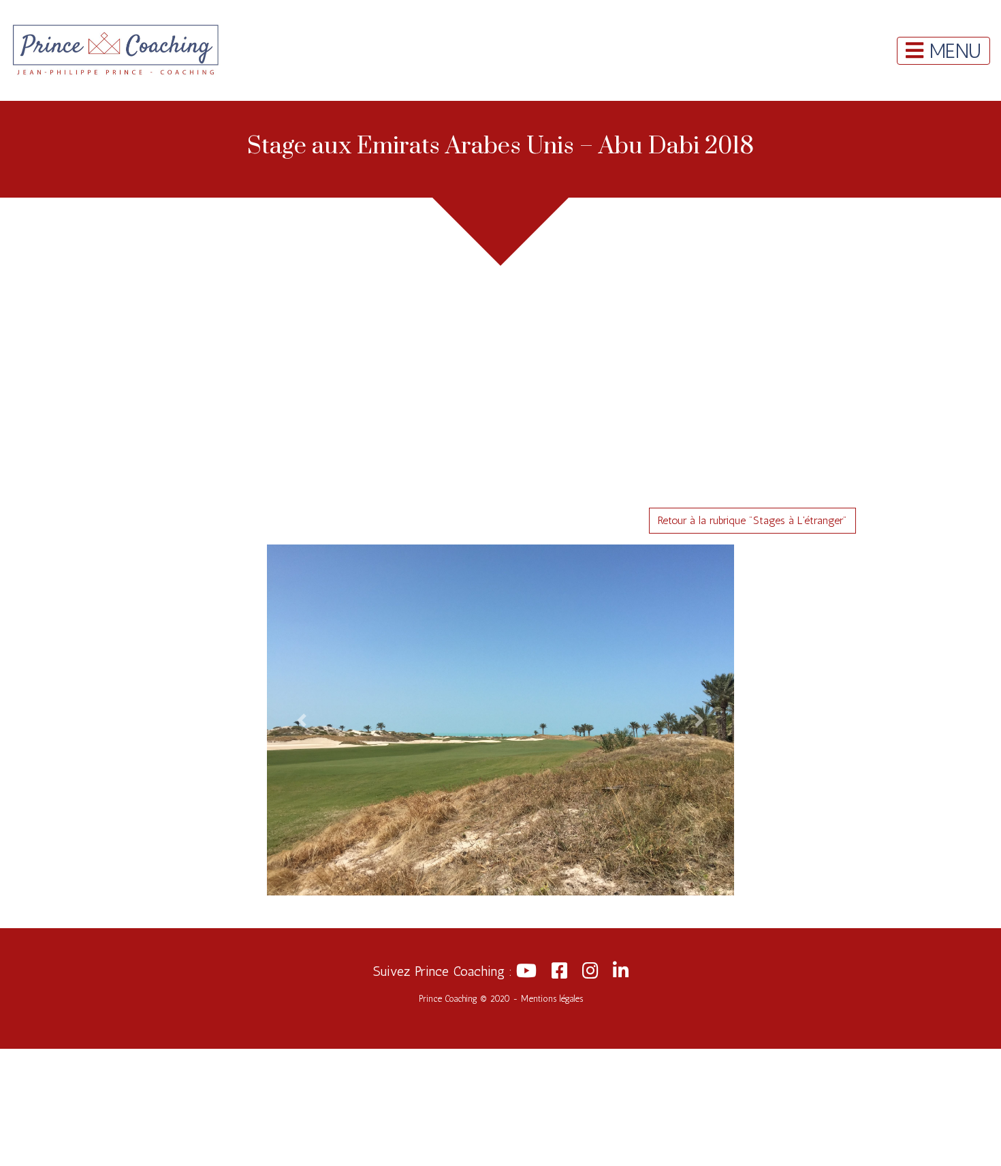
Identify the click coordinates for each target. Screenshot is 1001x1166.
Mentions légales (552, 999)
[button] (302, 719)
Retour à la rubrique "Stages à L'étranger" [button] (752, 520)
